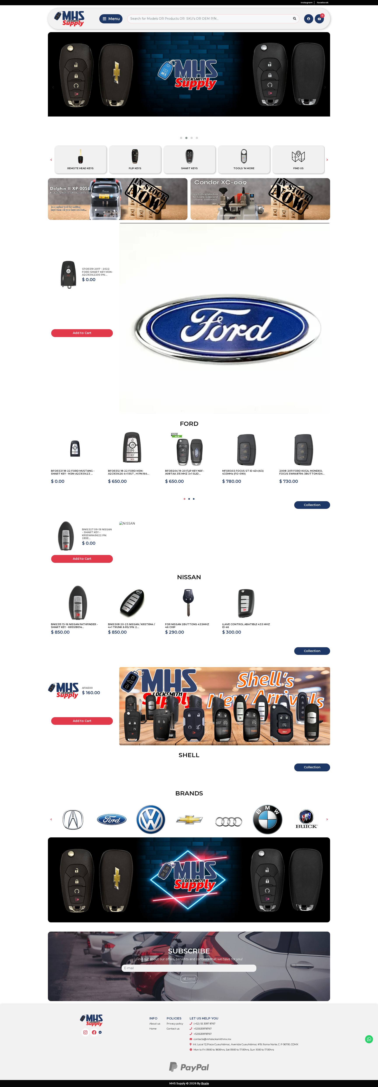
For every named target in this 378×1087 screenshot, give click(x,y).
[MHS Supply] (73, 18)
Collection (312, 505)
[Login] (308, 18)
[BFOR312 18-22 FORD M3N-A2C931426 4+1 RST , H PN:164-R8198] (132, 450)
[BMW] (267, 819)
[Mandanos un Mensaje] (100, 1032)
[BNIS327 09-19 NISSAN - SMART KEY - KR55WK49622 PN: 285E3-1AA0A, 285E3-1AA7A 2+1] (65, 536)
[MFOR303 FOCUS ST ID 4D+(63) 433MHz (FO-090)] (246, 450)
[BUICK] (306, 819)
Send (190, 979)
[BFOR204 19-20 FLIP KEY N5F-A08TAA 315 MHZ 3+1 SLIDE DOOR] (189, 450)
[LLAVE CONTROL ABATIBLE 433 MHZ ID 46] (246, 603)
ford (189, 423)
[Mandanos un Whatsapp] (369, 1039)
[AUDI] (229, 819)
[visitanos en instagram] (85, 1032)
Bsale (205, 1083)
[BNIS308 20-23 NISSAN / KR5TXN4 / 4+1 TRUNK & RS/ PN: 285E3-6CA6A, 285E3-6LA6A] (132, 603)
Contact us (173, 1028)
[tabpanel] (74, 464)
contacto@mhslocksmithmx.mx (212, 1039)
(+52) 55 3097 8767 (204, 1023)
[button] (181, 138)
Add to (82, 333)
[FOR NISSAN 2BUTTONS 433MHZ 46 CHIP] (189, 603)
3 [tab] (193, 499)
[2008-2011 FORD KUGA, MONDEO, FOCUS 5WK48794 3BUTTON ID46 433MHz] (303, 450)
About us (154, 1023)
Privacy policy (175, 1023)
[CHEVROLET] (190, 819)
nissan (189, 577)
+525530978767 (203, 1028)
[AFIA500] (65, 690)
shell (189, 755)
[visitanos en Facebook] (94, 1032)
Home (152, 1028)
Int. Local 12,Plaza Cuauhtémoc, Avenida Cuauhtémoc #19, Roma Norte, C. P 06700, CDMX (245, 1044)
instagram (307, 2)
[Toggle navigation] (110, 18)
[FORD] (112, 819)
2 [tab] (189, 499)
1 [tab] (184, 499)
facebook (322, 2)
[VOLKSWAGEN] (151, 819)
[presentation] (53, 86)
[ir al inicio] (91, 1020)
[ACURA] (73, 819)
